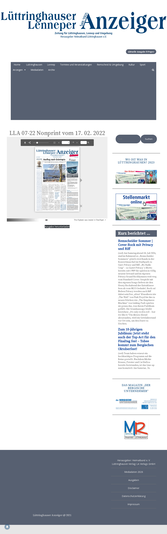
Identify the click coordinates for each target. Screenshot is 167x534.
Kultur (132, 64)
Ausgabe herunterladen (57, 226)
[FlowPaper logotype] (41, 218)
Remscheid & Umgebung (110, 64)
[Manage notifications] (7, 526)
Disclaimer (133, 488)
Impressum (134, 504)
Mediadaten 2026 (133, 471)
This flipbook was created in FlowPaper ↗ (90, 220)
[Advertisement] (83, 97)
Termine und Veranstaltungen (76, 64)
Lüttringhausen (34, 64)
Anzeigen (18, 69)
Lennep (51, 64)
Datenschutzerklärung (133, 496)
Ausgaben (133, 480)
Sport (143, 64)
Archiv (51, 69)
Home (17, 64)
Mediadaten (37, 69)
